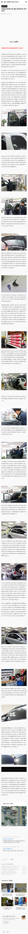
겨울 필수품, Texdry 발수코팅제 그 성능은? (8, 872)
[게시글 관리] (7, 859)
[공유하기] (5, 859)
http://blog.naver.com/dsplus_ (9, 846)
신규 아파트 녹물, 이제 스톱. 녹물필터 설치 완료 (9, 869)
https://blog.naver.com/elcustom (10, 836)
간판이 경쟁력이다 (7, 849)
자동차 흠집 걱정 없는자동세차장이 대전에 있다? (9, 866)
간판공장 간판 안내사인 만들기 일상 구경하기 (13, 850)
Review (3, 864)
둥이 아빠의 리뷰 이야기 (11, 2)
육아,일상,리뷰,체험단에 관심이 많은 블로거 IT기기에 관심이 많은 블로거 (11, 919)
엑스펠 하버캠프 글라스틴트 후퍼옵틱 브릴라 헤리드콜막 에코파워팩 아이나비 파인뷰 (14, 841)
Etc (5, 864)
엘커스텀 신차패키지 (8, 839)
